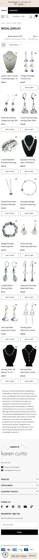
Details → (21, 4)
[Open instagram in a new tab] (19, 506)
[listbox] (15, 45)
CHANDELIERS (13, 10)
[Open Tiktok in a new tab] (31, 506)
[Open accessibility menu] (5, 554)
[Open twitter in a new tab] (7, 506)
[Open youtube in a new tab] (25, 506)
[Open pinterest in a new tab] (13, 506)
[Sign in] (31, 16)
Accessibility (24, 545)
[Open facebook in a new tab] (1, 506)
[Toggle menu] (2, 16)
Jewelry (4, 10)
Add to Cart (29, 87)
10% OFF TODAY (19, 556)
